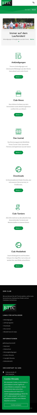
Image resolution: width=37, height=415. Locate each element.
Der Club (27, 10)
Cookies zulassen (16, 405)
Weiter (18, 77)
